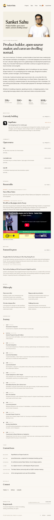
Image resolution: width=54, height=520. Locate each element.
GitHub (13, 490)
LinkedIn (19, 490)
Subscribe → (48, 502)
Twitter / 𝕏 (6, 490)
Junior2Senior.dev (15, 83)
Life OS (13, 81)
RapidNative (21, 69)
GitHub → (5, 152)
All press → (48, 250)
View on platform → (8, 239)
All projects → (47, 116)
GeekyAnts (37, 59)
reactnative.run (12, 79)
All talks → (48, 184)
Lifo (33, 77)
